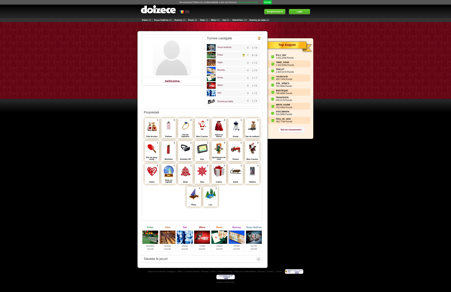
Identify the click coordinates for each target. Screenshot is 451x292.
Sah (219, 93)
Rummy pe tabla (225, 101)
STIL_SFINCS (282, 83)
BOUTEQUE (282, 90)
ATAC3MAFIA (282, 111)
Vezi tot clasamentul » (291, 129)
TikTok (212, 271)
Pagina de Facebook (156, 271)
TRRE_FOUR (282, 62)
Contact (270, 271)
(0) (146, 20)
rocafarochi (282, 76)
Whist (220, 85)
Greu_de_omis (283, 119)
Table (220, 62)
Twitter (179, 271)
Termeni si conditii (225, 271)
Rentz (220, 77)
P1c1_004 (281, 55)
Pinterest (204, 271)
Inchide (267, 2)
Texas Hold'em (224, 47)
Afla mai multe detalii (248, 2)
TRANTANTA (282, 97)
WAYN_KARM (283, 105)
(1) (204, 20)
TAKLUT (280, 69)
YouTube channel (191, 271)
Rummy (221, 70)
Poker (220, 55)
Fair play (261, 271)
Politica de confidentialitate (245, 271)
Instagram (171, 271)
